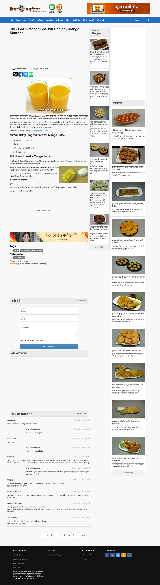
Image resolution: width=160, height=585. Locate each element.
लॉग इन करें (100, 20)
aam (33, 250)
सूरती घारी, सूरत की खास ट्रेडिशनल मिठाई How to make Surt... (98, 195)
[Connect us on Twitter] (118, 555)
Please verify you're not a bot (32, 340)
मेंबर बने (91, 20)
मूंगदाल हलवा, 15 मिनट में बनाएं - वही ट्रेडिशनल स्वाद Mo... (99, 88)
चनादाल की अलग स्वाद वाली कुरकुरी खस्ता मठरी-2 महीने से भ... (128, 241)
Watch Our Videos (55, 555)
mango (16, 250)
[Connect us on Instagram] (129, 555)
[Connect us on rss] (123, 555)
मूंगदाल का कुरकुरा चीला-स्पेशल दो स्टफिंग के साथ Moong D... (128, 314)
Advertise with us (20, 559)
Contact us (18, 555)
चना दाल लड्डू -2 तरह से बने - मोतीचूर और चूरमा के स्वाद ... (128, 278)
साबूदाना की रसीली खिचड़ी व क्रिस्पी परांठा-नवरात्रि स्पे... (126, 422)
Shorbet (39, 250)
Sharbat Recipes (19, 257)
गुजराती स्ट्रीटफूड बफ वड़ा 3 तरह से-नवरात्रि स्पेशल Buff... (126, 459)
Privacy (85, 559)
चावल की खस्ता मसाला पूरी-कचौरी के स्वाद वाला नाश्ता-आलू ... (127, 385)
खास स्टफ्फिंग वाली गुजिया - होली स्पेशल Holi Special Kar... (98, 124)
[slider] (14, 264)
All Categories (19, 563)
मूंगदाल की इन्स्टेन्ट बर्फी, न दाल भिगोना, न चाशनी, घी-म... (127, 204)
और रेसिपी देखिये (99, 247)
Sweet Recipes (96, 31)
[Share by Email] (15, 74)
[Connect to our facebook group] (112, 555)
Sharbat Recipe (25, 250)
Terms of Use (87, 555)
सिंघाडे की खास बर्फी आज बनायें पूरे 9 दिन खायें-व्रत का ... (99, 53)
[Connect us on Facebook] (107, 555)
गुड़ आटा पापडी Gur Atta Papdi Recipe (126, 350)
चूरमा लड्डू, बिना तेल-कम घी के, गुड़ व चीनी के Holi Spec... (98, 161)
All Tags (17, 567)
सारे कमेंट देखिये (81, 301)
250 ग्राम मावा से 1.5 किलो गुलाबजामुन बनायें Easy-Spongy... (126, 131)
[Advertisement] (49, 51)
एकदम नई (117, 103)
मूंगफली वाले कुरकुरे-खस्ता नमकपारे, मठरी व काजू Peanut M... (127, 168)
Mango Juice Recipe (40, 131)
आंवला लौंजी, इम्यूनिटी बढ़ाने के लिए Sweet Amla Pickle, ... (99, 229)
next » (84, 535)
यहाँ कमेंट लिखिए (81, 413)
